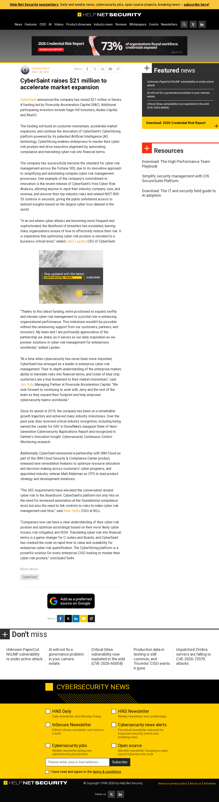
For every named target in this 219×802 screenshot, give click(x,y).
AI (50, 24)
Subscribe (119, 762)
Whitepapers (137, 24)
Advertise (210, 783)
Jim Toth (26, 384)
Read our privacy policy (172, 783)
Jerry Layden (76, 241)
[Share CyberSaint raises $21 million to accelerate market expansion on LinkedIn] (102, 69)
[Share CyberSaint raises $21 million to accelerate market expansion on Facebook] (87, 69)
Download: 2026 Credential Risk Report (176, 123)
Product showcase (78, 24)
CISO (43, 24)
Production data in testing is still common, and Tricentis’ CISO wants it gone (152, 658)
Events (153, 24)
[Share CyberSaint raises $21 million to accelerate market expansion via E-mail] (110, 69)
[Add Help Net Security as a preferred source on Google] (118, 69)
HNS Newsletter (133, 711)
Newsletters (169, 24)
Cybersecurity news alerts (142, 724)
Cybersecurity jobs (69, 745)
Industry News (40, 68)
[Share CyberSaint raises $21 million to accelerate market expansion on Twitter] (95, 69)
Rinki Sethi (72, 511)
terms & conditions (107, 772)
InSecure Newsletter (71, 724)
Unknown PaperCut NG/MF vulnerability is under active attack (24, 654)
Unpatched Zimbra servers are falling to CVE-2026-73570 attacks (193, 656)
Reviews (121, 24)
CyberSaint (28, 100)
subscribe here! (196, 5)
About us (195, 783)
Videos (59, 24)
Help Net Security (131, 783)
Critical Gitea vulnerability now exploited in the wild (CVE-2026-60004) (108, 656)
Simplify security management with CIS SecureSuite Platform (175, 178)
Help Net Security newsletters (34, 5)
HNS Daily (61, 711)
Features (31, 24)
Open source (130, 745)
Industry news (103, 24)
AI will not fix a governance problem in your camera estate (66, 656)
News (18, 24)
